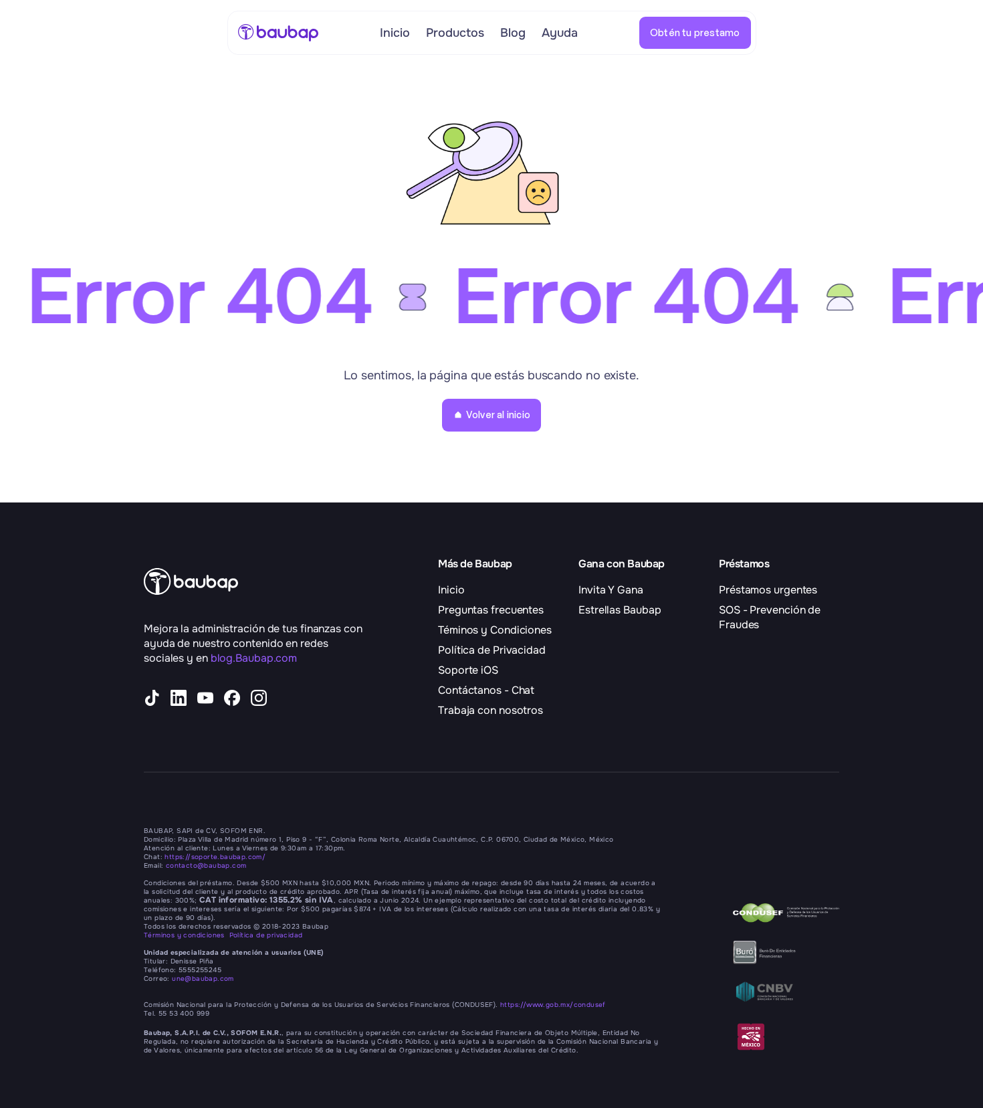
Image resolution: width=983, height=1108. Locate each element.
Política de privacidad (266, 935)
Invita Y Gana (610, 590)
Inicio (451, 590)
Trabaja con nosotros (490, 710)
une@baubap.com (203, 978)
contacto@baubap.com (206, 865)
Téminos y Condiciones (495, 630)
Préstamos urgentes (768, 590)
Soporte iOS (468, 670)
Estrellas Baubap (619, 610)
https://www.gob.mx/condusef (553, 1004)
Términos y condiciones (186, 935)
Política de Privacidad (492, 650)
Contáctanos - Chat (486, 690)
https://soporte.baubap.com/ (215, 856)
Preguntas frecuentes (491, 610)
